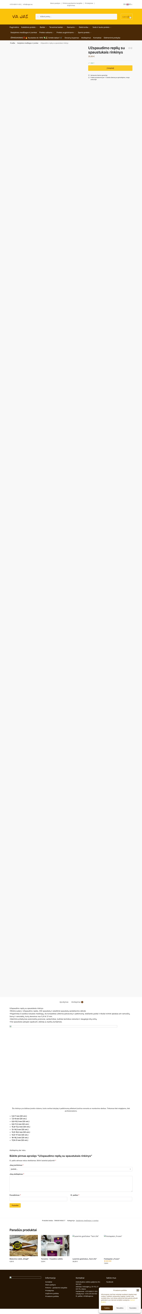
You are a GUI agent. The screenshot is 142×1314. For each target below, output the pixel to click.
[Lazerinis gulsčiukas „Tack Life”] (87, 1245)
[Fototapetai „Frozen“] (118, 1245)
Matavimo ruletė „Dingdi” (19, 1259)
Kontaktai (48, 1282)
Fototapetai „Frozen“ (112, 1259)
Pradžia (12, 43)
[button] (138, 1290)
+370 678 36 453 (91, 1294)
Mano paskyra (53, 3)
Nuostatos (132, 1308)
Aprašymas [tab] (64, 1002)
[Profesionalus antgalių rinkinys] (131, 48)
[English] (127, 4)
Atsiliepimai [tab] (77, 1002)
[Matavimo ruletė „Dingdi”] (24, 1245)
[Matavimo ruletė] (129, 48)
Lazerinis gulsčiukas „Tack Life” (85, 1259)
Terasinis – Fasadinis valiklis (52, 1259)
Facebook (109, 1282)
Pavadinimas (15, 1195)
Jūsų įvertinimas (16, 1165)
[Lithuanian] (125, 4)
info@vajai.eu (28, 4)
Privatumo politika (52, 1296)
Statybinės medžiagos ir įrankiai (27, 43)
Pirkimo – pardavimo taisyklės (56, 1288)
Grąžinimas (71, 5)
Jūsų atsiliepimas (17, 1174)
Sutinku (107, 1308)
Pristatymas (89, 3)
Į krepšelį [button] (23, 1266)
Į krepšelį (110, 68)
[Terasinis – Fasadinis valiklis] (55, 1245)
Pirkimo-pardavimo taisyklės (72, 3)
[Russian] (131, 4)
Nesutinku (119, 1308)
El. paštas (75, 1195)
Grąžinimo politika (52, 1293)
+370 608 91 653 (15, 4)
